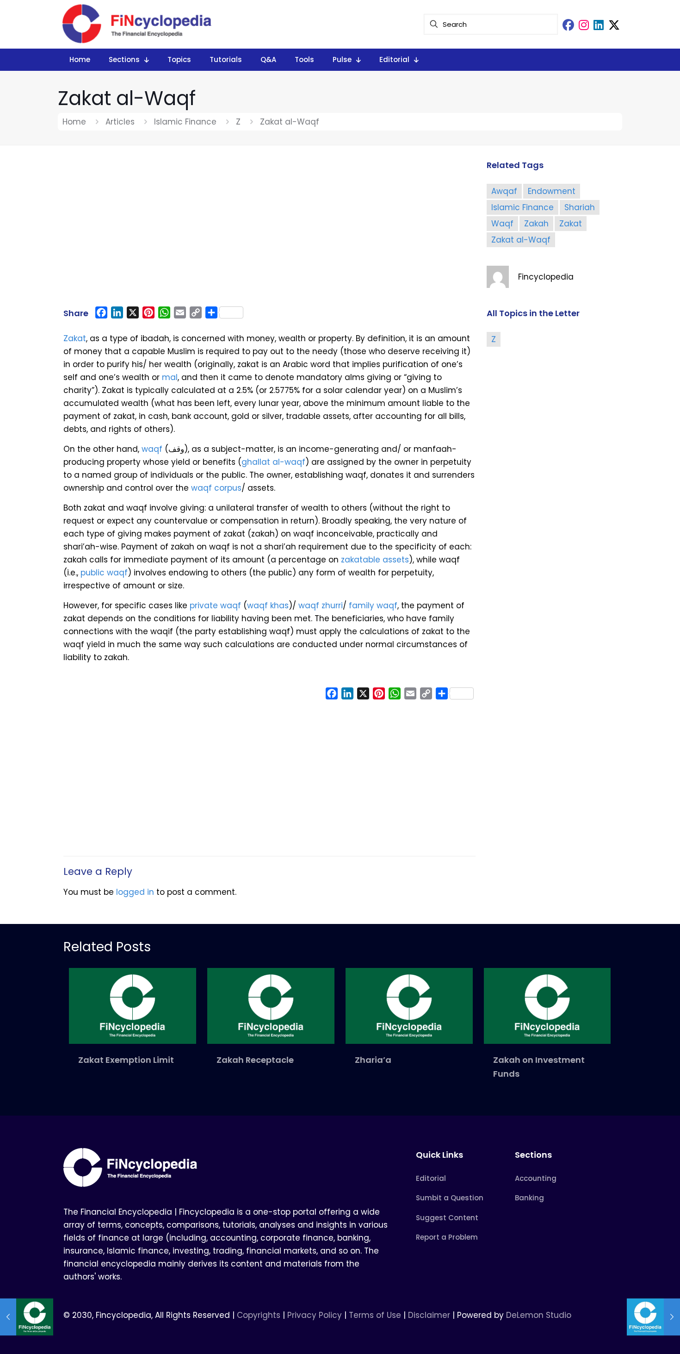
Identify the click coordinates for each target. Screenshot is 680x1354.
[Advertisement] (269, 230)
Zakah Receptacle (255, 1060)
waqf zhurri (320, 605)
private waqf (215, 605)
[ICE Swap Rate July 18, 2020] (653, 1316)
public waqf (104, 572)
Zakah (536, 223)
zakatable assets (374, 559)
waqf (152, 449)
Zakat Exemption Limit (126, 1060)
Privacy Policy (314, 1315)
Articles (120, 121)
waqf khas (268, 605)
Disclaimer (429, 1315)
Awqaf (504, 191)
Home (74, 121)
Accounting (535, 1178)
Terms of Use (375, 1315)
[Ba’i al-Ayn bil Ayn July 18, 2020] (26, 1316)
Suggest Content (447, 1218)
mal (170, 377)
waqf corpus (216, 487)
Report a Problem (447, 1237)
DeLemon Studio (538, 1315)
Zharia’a (373, 1060)
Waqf (502, 223)
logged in (135, 892)
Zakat (74, 338)
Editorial (431, 1178)
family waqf (373, 605)
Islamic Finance (185, 121)
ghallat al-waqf (273, 462)
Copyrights (260, 1315)
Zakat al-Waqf (520, 239)
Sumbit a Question (449, 1198)
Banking (529, 1198)
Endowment (551, 191)
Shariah (579, 207)
